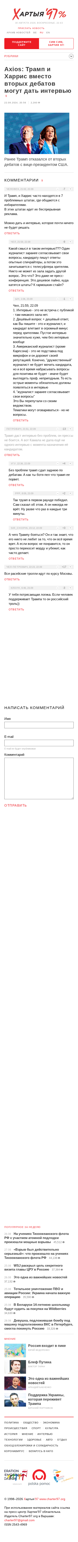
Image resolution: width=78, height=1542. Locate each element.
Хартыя (39, 14)
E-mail (8, 736)
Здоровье (34, 1439)
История (11, 1434)
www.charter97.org (52, 1499)
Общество (31, 1422)
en (48, 32)
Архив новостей (18, 32)
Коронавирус (14, 1451)
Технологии (13, 1439)
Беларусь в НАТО (41, 1451)
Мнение (10, 1339)
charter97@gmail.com (19, 1520)
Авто (49, 1439)
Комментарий (14, 754)
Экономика (51, 1422)
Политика (11, 1422)
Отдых (62, 1439)
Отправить (15, 805)
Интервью (44, 1434)
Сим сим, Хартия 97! (56, 43)
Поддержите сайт (22, 43)
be (35, 32)
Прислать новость (31, 28)
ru (41, 32)
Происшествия (15, 1428)
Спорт (36, 1428)
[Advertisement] (39, 660)
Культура (51, 1428)
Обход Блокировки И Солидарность (31, 1445)
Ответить (12, 233)
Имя (7, 718)
